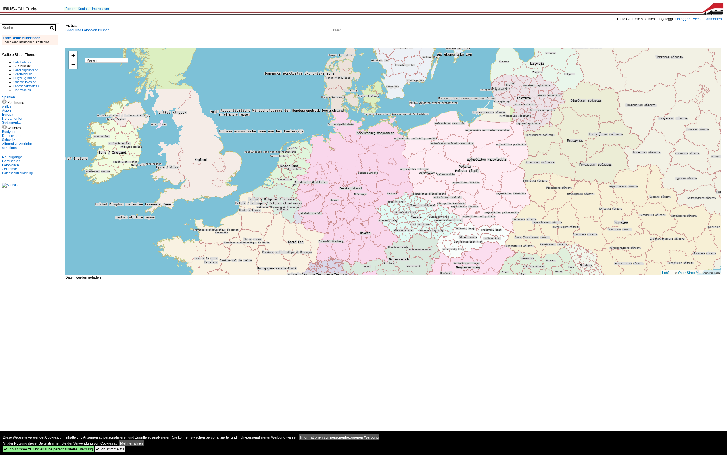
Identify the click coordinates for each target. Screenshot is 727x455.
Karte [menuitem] (91, 60)
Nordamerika (12, 119)
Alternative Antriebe (17, 144)
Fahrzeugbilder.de (25, 70)
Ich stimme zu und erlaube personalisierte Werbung (48, 449)
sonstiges (9, 148)
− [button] (73, 64)
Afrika (6, 107)
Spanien (8, 97)
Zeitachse (9, 169)
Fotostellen (10, 165)
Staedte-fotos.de (24, 82)
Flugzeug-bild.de (24, 78)
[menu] (106, 60)
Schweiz (8, 140)
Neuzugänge (12, 157)
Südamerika (11, 123)
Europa (7, 115)
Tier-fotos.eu (22, 90)
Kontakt (83, 9)
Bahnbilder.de (22, 62)
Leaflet (667, 273)
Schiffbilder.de (22, 74)
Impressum (100, 9)
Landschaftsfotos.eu (27, 86)
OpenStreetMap (690, 273)
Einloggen (683, 19)
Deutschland (12, 136)
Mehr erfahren (131, 443)
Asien (6, 111)
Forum (70, 9)
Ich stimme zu (109, 449)
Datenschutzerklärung (17, 173)
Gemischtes (11, 161)
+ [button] (73, 55)
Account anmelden (707, 19)
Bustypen (9, 132)
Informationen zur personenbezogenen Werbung (339, 437)
